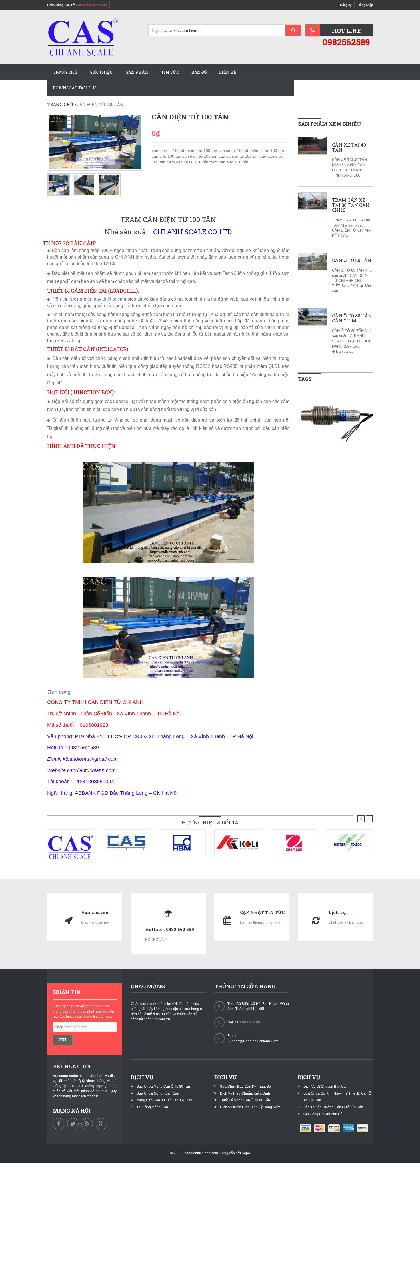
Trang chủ (65, 72)
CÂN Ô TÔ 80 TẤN (351, 260)
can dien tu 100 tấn (170, 150)
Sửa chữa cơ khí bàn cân (158, 1093)
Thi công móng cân (152, 1107)
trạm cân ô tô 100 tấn (228, 162)
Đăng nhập (365, 5)
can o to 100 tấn (203, 150)
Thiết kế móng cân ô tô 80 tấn (245, 1100)
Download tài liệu (74, 88)
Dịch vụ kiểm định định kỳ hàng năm (250, 1107)
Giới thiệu (101, 72)
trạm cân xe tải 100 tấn (188, 162)
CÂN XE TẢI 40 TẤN (349, 147)
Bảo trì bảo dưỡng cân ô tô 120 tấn (333, 1107)
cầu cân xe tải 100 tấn (239, 156)
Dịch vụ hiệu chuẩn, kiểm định (245, 1093)
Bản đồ (199, 72)
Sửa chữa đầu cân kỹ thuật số (245, 1087)
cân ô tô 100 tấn (167, 156)
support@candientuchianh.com (252, 1041)
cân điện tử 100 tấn (200, 156)
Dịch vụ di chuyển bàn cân (325, 1087)
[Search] (293, 31)
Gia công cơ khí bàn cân (324, 1114)
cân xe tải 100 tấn (268, 150)
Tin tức (170, 72)
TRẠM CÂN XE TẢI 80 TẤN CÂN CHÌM (350, 205)
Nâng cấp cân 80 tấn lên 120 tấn (164, 1100)
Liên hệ (227, 72)
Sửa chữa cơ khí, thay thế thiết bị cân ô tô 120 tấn (337, 1096)
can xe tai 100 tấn (235, 150)
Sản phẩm (137, 72)
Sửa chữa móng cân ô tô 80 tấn (163, 1087)
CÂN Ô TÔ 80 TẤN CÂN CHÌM (352, 318)
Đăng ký (346, 5)
